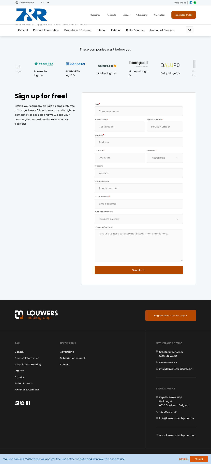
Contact (65, 364)
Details (183, 458)
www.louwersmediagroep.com (177, 435)
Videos (126, 15)
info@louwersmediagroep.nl (176, 368)
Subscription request (72, 358)
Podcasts (111, 15)
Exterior (116, 30)
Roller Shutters (135, 30)
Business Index (183, 14)
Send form (138, 270)
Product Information (46, 30)
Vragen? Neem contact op (169, 315)
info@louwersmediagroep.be (176, 418)
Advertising (141, 15)
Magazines (95, 15)
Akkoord (199, 459)
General (23, 30)
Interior (101, 30)
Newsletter (159, 15)
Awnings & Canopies (162, 30)
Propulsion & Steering (77, 30)
